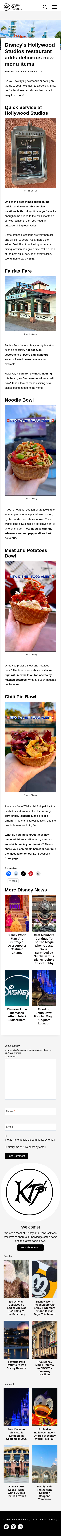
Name (10, 1111)
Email (10, 1126)
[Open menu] (54, 7)
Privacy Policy (49, 1519)
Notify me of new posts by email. (27, 1147)
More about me (29, 1247)
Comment (11, 1056)
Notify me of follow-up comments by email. (30, 1139)
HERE (30, 258)
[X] (13, 1526)
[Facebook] (6, 1526)
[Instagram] (20, 1526)
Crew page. (12, 858)
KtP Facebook (41, 853)
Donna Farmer (16, 71)
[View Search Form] (45, 7)
